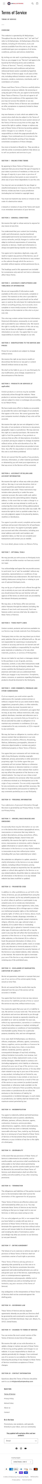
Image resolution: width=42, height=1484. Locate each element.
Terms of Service (9, 1394)
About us (7, 1408)
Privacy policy (16, 1480)
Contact (7, 1412)
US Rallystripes (12, 1477)
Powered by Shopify (23, 1477)
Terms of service (27, 1480)
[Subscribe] (35, 1440)
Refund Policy (9, 1403)
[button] (4, 3)
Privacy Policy (9, 1398)
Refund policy (34, 1476)
